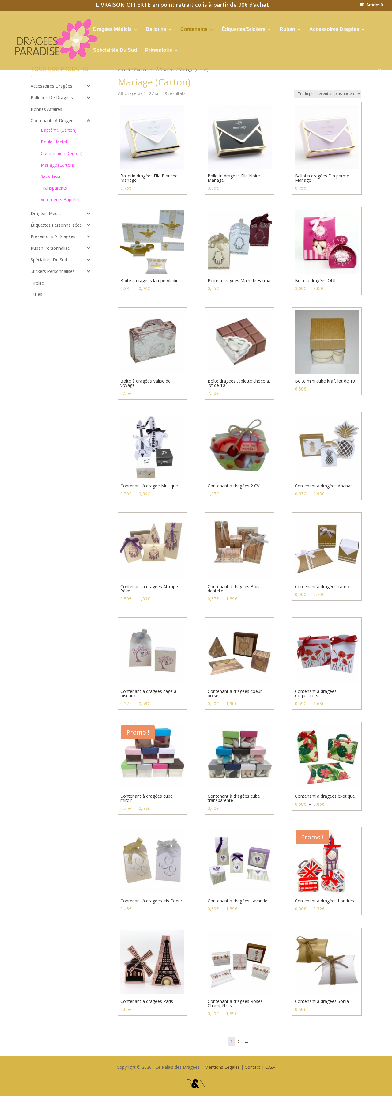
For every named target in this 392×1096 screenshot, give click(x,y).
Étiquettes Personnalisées (56, 225)
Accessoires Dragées (334, 29)
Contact (252, 1067)
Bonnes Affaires (46, 109)
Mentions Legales (222, 1067)
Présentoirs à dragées (53, 236)
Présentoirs (158, 50)
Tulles (36, 294)
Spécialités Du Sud (115, 50)
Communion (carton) (62, 153)
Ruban (287, 29)
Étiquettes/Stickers (244, 29)
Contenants (194, 29)
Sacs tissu (51, 176)
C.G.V (270, 1067)
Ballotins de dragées (52, 97)
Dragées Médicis (112, 29)
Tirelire (37, 283)
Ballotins (156, 29)
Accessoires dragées (51, 86)
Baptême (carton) (59, 130)
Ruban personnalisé (50, 248)
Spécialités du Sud (49, 260)
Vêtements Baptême (61, 199)
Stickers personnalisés (53, 271)
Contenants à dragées (53, 120)
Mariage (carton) (57, 165)
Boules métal (54, 142)
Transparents (54, 188)
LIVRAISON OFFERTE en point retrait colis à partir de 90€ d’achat (182, 5)
